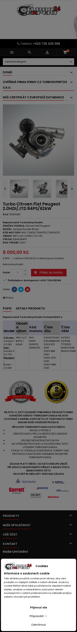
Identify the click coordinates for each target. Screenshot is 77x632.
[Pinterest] (27, 289)
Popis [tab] (7, 308)
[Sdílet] (14, 289)
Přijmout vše (38, 607)
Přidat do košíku (48, 272)
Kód (5, 214)
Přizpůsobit (37, 616)
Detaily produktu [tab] (30, 308)
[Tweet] (21, 289)
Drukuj (8, 297)
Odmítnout (38, 625)
